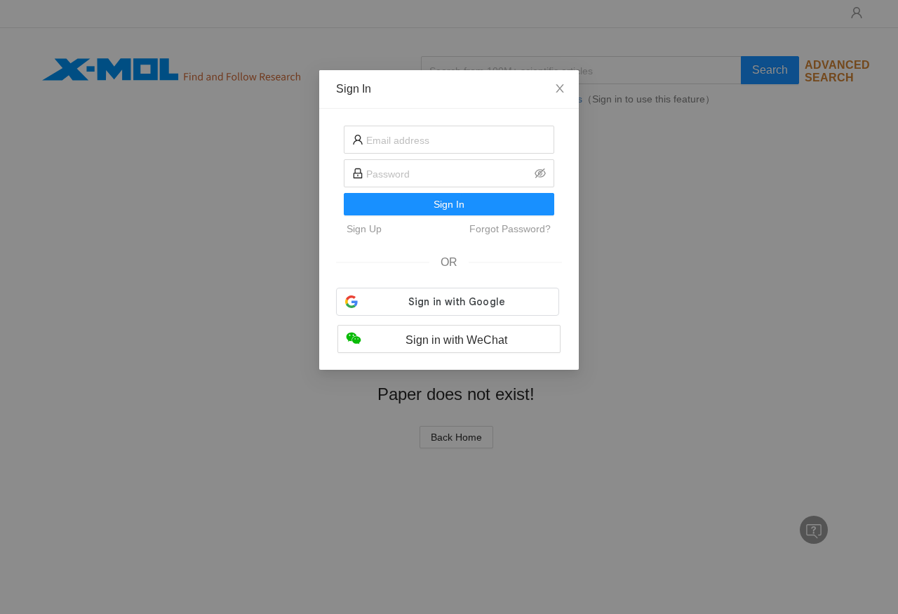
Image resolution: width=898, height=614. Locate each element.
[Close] (560, 89)
